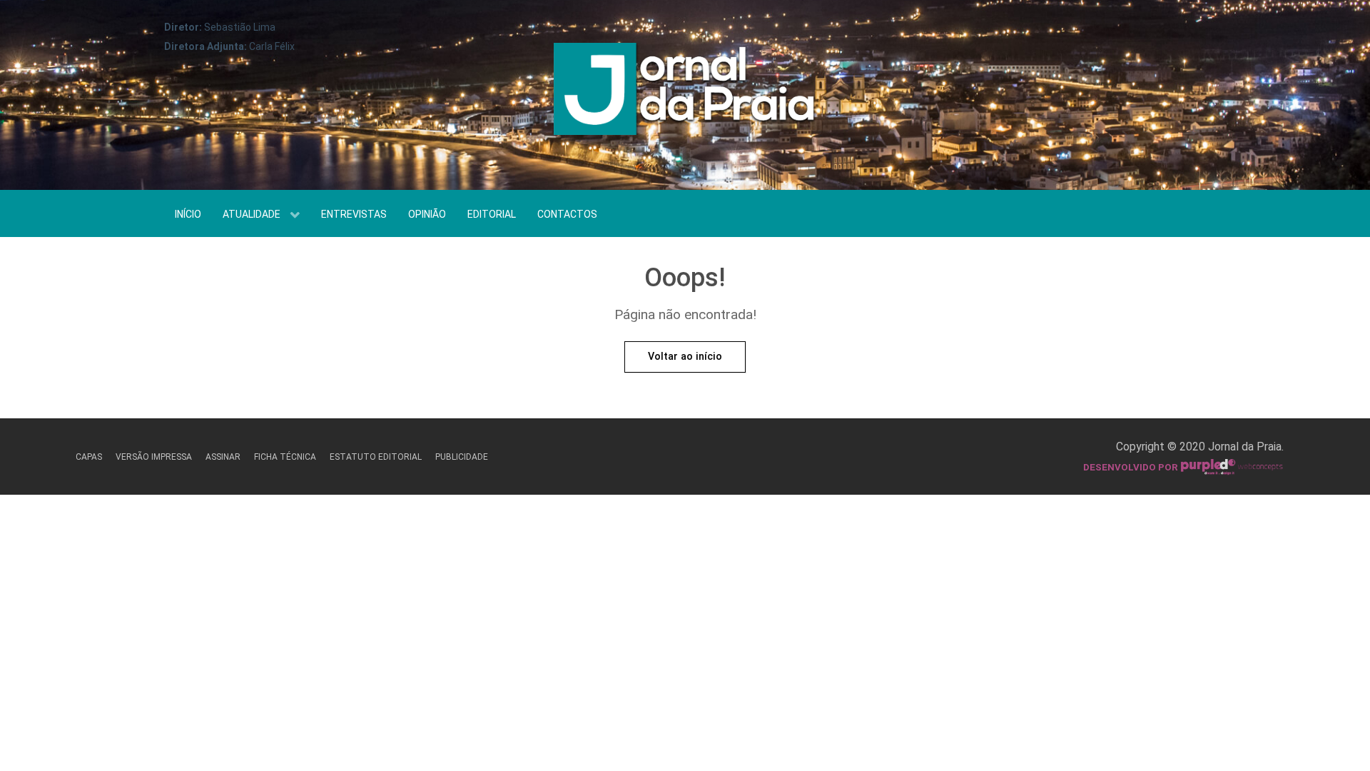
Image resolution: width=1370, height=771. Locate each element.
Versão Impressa (154, 457)
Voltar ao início (685, 357)
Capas (89, 457)
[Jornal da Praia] (685, 94)
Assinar (223, 457)
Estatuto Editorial (376, 457)
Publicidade (461, 457)
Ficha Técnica (285, 457)
